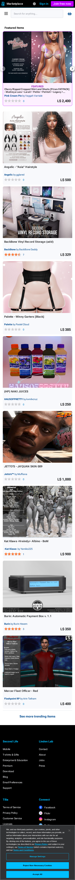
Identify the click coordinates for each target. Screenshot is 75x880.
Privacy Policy (10, 812)
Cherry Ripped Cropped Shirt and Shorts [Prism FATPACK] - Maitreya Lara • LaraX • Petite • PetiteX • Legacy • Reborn (36, 92)
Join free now (62, 3)
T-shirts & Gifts (11, 754)
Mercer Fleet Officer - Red (21, 691)
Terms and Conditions (23, 850)
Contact (43, 749)
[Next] (72, 68)
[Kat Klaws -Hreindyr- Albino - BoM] (37, 512)
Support (7, 788)
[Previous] (2, 68)
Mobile (6, 749)
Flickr (47, 813)
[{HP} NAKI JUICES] (37, 362)
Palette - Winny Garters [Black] (24, 316)
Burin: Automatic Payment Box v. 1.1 (27, 616)
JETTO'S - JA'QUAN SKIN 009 (23, 466)
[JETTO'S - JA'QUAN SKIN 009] (37, 437)
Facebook (49, 807)
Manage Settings (37, 856)
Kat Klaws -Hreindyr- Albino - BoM (26, 541)
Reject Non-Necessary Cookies (37, 865)
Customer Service (12, 818)
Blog (5, 776)
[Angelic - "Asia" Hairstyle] (37, 137)
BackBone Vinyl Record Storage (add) (29, 241)
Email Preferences (12, 782)
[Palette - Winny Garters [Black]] (37, 287)
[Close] (69, 830)
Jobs (41, 760)
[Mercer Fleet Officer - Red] (37, 661)
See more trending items (37, 716)
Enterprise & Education (15, 760)
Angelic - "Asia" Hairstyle (20, 167)
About (42, 754)
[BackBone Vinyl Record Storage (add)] (37, 212)
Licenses (8, 824)
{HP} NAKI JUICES (16, 391)
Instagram (50, 819)
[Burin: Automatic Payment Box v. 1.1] (37, 586)
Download (8, 771)
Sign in (43, 3)
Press (42, 765)
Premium (8, 765)
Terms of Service (12, 807)
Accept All (37, 874)
